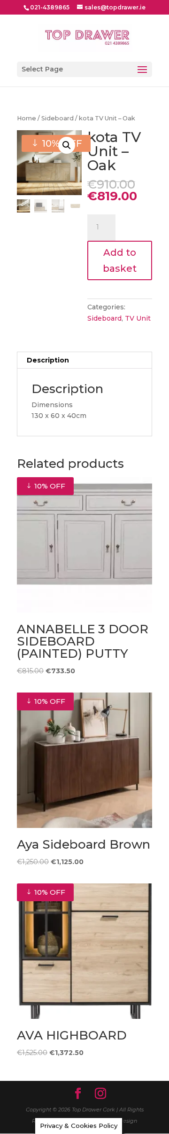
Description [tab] (48, 360)
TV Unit (138, 318)
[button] (66, 145)
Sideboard (57, 118)
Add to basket (120, 260)
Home (26, 118)
